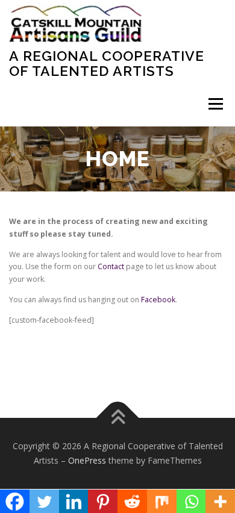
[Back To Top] (117, 418)
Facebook (158, 299)
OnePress (87, 460)
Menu (215, 104)
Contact (112, 266)
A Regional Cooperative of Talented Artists (106, 63)
